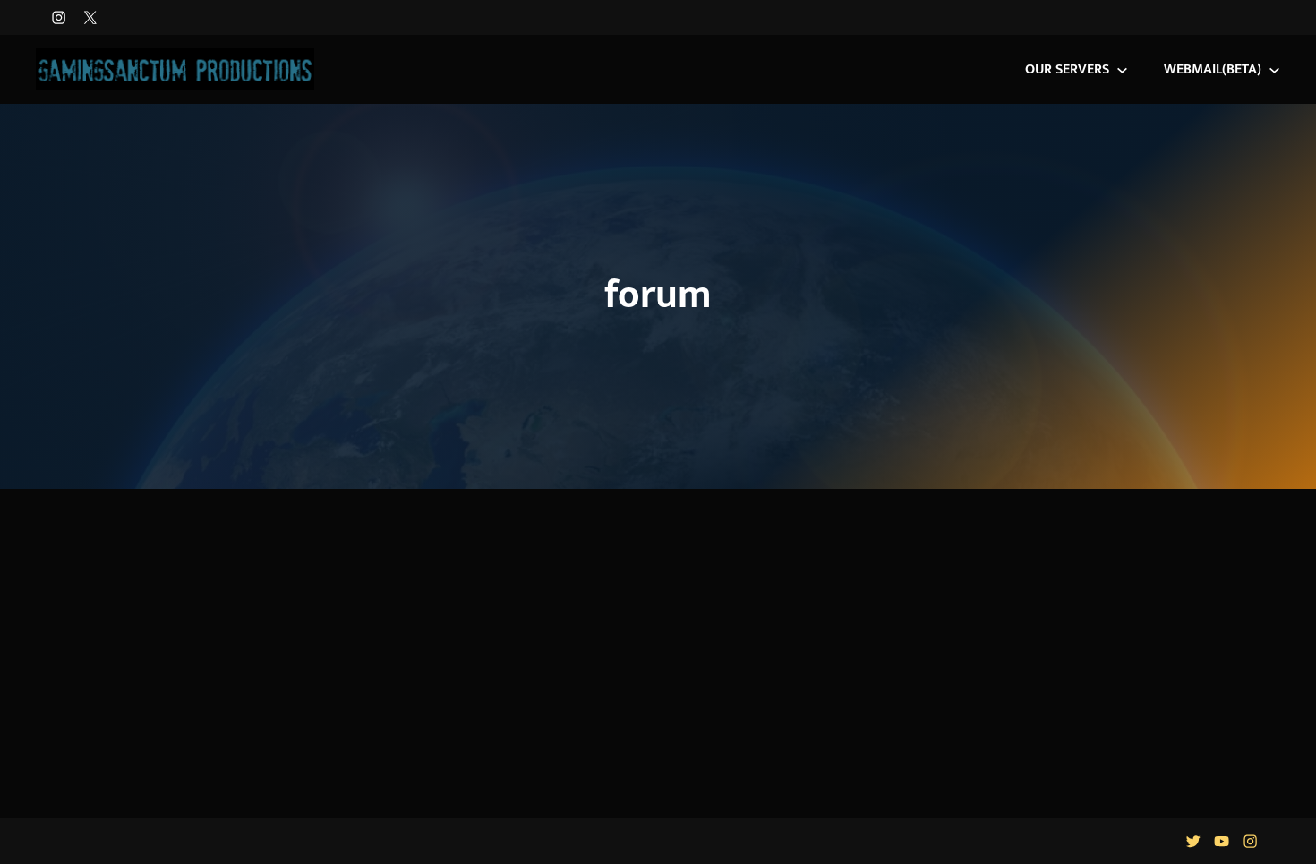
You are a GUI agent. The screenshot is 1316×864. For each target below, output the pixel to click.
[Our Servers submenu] (1122, 69)
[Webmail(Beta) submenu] (1274, 69)
